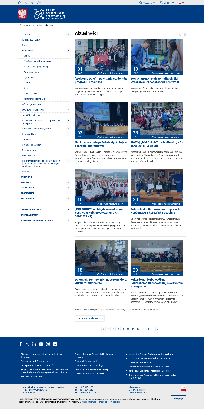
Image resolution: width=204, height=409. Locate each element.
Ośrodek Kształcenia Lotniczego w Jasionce (149, 366)
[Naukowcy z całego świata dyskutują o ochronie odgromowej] (101, 119)
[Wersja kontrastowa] (19, 2)
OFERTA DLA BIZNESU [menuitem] (31, 209)
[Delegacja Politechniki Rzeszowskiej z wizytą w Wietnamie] (101, 256)
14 (148, 329)
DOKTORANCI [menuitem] (27, 188)
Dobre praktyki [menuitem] (29, 134)
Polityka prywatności (138, 392)
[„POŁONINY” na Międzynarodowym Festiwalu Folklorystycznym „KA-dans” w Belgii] (101, 185)
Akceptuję (178, 398)
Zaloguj (167, 2)
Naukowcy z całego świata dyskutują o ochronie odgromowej (101, 144)
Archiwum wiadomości (89, 318)
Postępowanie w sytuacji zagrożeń (37, 365)
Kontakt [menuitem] (26, 171)
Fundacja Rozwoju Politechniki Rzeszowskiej (149, 358)
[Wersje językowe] (181, 2)
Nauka (27, 55)
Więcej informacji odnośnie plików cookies (100, 401)
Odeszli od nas (30, 93)
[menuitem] (68, 34)
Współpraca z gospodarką (36, 66)
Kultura (27, 82)
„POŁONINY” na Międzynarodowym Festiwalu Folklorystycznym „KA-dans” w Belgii (99, 213)
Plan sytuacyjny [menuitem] (29, 150)
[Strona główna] (41, 14)
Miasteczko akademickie (140, 362)
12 (138, 329)
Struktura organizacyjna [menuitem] (33, 109)
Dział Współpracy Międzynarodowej (91, 369)
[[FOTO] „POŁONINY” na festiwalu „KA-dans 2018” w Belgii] (157, 119)
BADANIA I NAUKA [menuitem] (30, 215)
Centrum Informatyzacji (86, 361)
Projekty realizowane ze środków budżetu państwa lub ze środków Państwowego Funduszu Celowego (44, 371)
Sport (26, 88)
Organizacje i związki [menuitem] (31, 144)
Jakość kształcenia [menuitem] (31, 115)
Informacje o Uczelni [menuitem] (31, 104)
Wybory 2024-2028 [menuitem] (31, 39)
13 (143, 329)
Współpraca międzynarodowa (111, 73)
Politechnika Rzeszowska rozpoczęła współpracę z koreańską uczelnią (155, 211)
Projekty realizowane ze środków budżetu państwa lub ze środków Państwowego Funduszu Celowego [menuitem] (41, 163)
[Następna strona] (157, 329)
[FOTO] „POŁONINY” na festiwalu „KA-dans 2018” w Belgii (156, 144)
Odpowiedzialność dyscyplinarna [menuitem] (37, 128)
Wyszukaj (147, 2)
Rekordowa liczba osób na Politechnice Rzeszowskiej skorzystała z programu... (156, 283)
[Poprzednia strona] (103, 329)
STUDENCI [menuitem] (26, 182)
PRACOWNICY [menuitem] (27, 198)
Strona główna (26, 25)
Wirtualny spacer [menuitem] (30, 155)
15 (153, 329)
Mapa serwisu (135, 387)
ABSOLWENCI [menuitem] (27, 193)
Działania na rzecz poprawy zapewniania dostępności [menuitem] (41, 122)
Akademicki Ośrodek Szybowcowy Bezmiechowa (151, 354)
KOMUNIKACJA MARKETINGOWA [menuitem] (37, 220)
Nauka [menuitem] (25, 45)
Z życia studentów (32, 72)
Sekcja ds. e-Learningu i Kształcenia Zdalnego (150, 370)
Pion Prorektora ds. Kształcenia (89, 373)
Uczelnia (38, 25)
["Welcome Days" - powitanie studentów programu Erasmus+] (101, 55)
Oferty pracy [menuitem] (28, 139)
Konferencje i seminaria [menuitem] (34, 98)
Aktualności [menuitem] (27, 50)
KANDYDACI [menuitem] (26, 177)
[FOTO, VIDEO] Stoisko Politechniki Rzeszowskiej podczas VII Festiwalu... (156, 80)
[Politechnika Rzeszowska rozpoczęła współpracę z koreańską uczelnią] (157, 185)
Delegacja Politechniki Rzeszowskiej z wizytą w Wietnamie (101, 281)
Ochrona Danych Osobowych (34, 361)
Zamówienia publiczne (31, 376)
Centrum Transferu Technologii (89, 365)
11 (133, 329)
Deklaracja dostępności (139, 390)
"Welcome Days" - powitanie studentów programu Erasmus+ (101, 80)
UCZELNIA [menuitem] (26, 34)
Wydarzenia (29, 77)
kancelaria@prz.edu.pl (90, 392)
